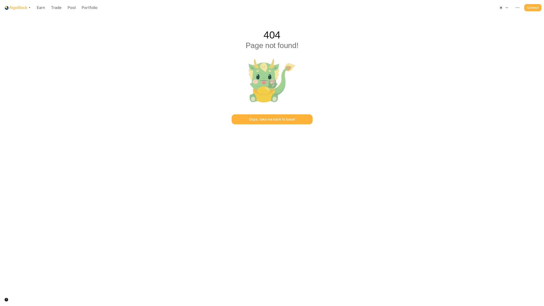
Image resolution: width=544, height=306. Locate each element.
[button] (504, 8)
